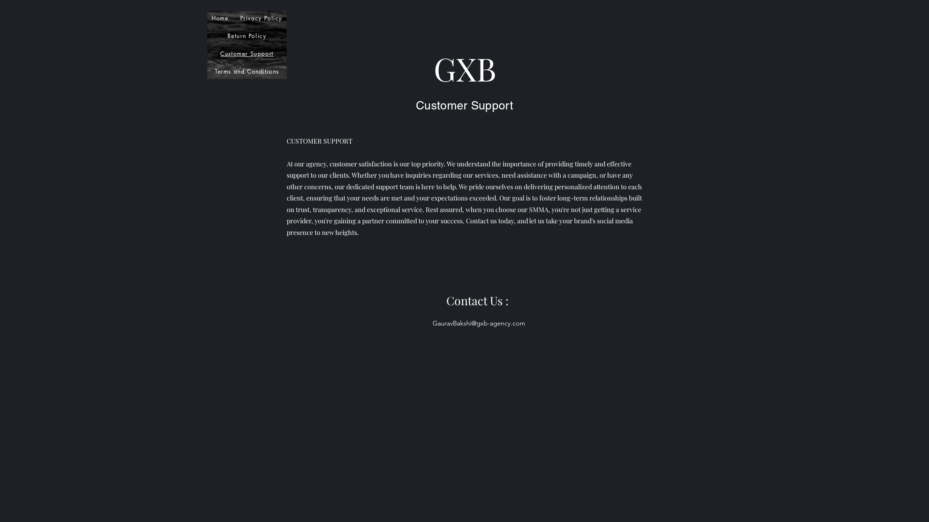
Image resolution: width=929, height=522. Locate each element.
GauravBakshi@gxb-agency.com (479, 323)
